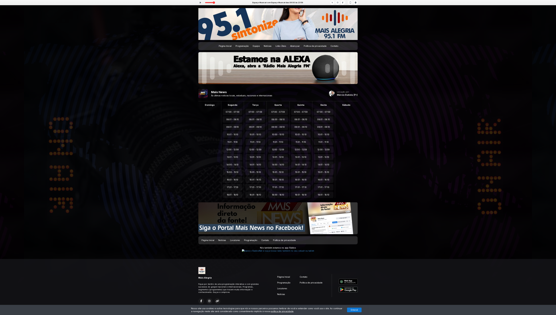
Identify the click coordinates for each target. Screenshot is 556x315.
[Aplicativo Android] (356, 3)
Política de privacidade (315, 46)
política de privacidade (282, 311)
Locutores (235, 240)
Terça (255, 105)
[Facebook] (343, 3)
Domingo (209, 105)
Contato (334, 46)
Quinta (300, 105)
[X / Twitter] (332, 3)
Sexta (323, 105)
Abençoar (295, 46)
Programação (242, 46)
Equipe (256, 46)
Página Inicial (225, 46)
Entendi (354, 310)
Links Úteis (281, 46)
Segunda (232, 105)
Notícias (268, 46)
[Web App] (350, 3)
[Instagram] (337, 3)
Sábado (346, 105)
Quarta (278, 105)
